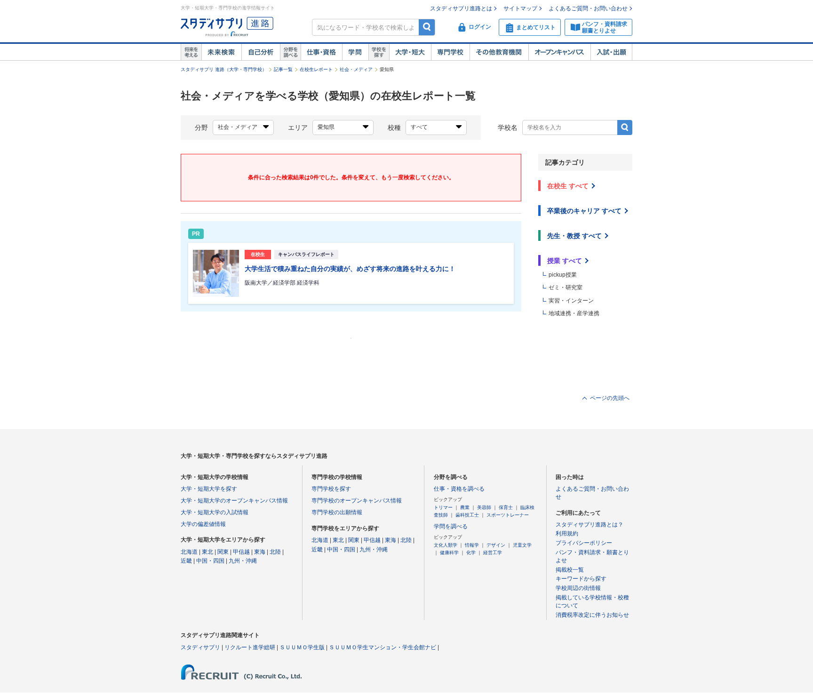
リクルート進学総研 (249, 647)
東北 (207, 552)
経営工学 (492, 552)
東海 (259, 552)
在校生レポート (316, 69)
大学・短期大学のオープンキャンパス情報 (234, 500)
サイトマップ (520, 8)
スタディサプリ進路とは (461, 8)
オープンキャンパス (559, 52)
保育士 (506, 507)
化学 (471, 552)
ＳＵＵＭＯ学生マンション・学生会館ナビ (382, 647)
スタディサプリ (200, 647)
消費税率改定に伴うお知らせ (592, 615)
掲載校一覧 (570, 569)
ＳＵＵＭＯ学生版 (302, 647)
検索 (427, 27)
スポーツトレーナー (507, 515)
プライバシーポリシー (584, 543)
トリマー (443, 507)
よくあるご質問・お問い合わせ (588, 8)
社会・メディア (356, 69)
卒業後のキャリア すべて (584, 211)
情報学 (472, 545)
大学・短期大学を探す (209, 489)
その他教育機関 (499, 52)
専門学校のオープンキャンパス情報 (356, 500)
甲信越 (241, 552)
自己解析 (260, 52)
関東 (223, 552)
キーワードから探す (581, 578)
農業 (465, 507)
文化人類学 (445, 545)
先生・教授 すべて (574, 235)
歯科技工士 (467, 515)
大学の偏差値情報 (203, 524)
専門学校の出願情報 (336, 512)
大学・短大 (410, 52)
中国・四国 (210, 561)
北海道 (189, 552)
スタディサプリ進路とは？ (589, 524)
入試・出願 (611, 52)
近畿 (186, 561)
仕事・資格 (321, 52)
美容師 (484, 507)
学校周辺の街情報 (578, 588)
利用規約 (567, 533)
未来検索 (221, 52)
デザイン (495, 545)
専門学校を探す (331, 489)
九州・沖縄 (243, 561)
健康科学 (449, 552)
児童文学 (522, 545)
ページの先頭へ (610, 398)
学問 (355, 52)
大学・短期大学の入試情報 (214, 512)
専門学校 (450, 52)
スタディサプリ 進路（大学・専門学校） (224, 69)
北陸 (275, 552)
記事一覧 (283, 69)
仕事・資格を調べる (459, 489)
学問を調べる (451, 526)
